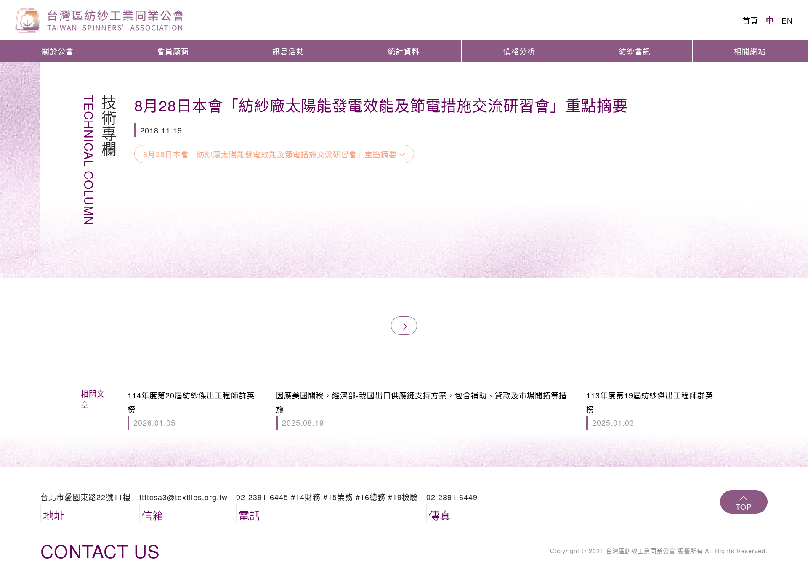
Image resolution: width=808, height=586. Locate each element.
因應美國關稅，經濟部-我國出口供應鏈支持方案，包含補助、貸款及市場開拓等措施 (421, 409)
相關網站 (750, 50)
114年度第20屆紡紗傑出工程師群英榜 (191, 409)
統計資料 (404, 50)
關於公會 (58, 50)
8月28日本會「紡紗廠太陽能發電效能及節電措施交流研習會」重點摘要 (270, 153)
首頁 (750, 20)
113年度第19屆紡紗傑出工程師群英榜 (649, 409)
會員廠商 (173, 50)
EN (787, 20)
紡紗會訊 (635, 50)
